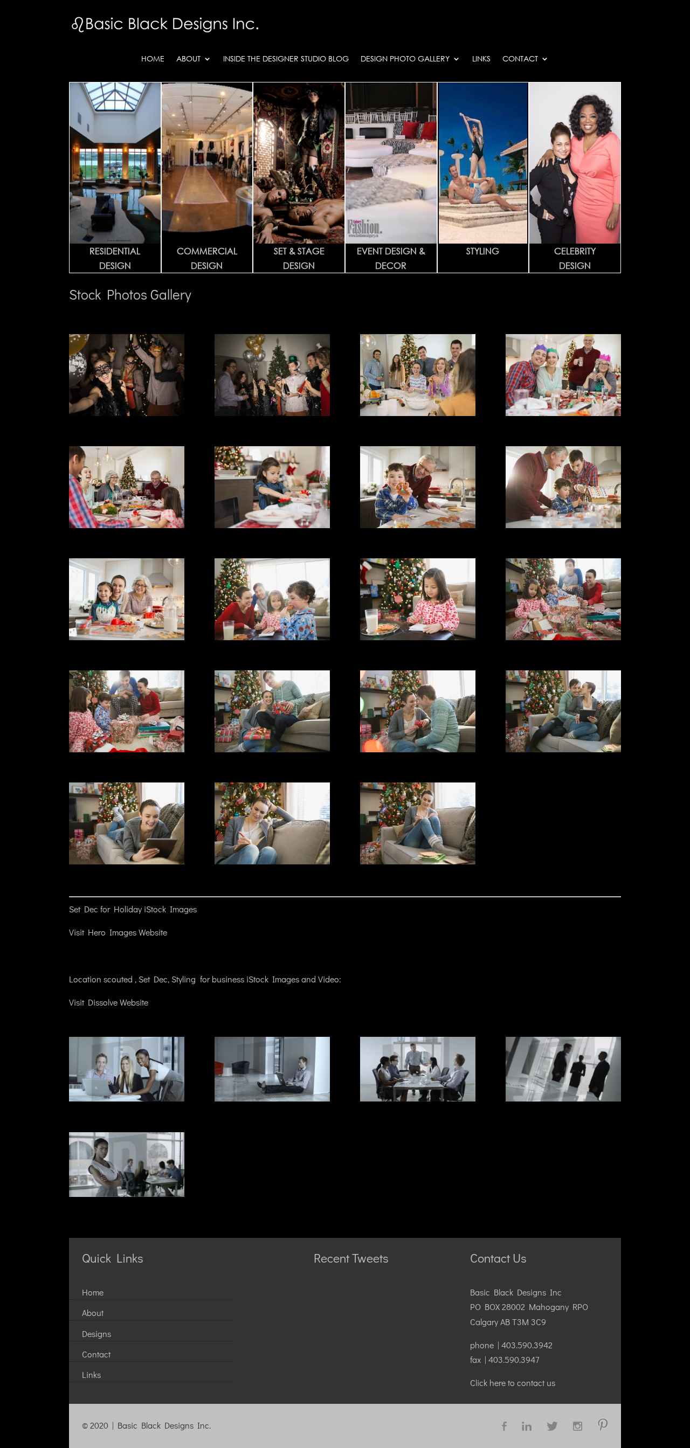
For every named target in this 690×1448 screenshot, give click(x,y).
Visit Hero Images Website (118, 932)
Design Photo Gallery (405, 59)
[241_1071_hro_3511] (417, 412)
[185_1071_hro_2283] (126, 636)
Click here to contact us (512, 1382)
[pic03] (417, 1098)
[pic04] (563, 1098)
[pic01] (126, 1098)
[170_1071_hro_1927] (417, 636)
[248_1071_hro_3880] (272, 412)
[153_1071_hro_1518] (126, 748)
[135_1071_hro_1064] (563, 748)
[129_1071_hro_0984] (272, 861)
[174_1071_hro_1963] (272, 636)
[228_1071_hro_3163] (563, 412)
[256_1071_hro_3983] (126, 412)
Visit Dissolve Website (108, 1002)
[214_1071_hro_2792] (126, 524)
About (188, 59)
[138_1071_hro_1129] (417, 748)
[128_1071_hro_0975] (417, 861)
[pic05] (126, 1193)
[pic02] (272, 1098)
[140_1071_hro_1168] (272, 748)
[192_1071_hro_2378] (563, 524)
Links (481, 59)
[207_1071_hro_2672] (272, 524)
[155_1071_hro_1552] (563, 636)
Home (152, 59)
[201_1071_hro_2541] (417, 524)
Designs (96, 1333)
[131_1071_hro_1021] (126, 861)
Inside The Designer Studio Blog (286, 59)
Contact (520, 59)
